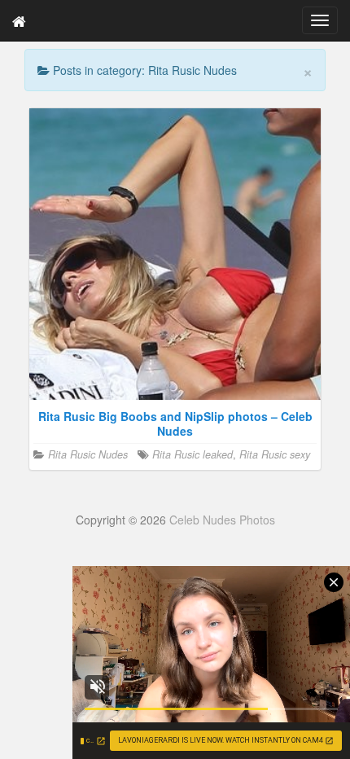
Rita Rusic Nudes (88, 454)
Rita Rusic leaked (192, 454)
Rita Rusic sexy (274, 454)
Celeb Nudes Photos (222, 519)
